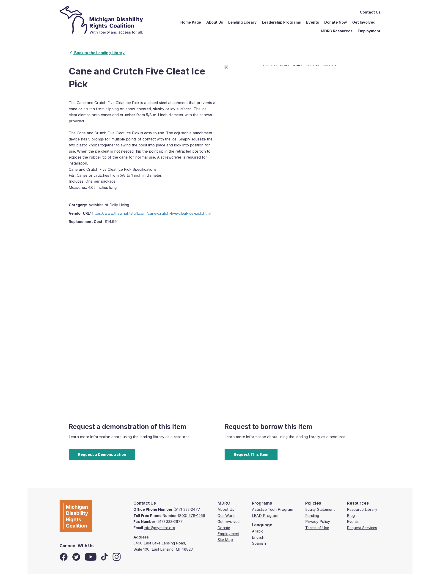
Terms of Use (317, 527)
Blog (351, 515)
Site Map (225, 539)
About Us (214, 22)
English (258, 537)
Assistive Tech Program (272, 509)
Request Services (362, 527)
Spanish (259, 543)
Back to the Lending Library (99, 52)
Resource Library (362, 509)
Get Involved (363, 22)
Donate (223, 527)
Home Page (190, 22)
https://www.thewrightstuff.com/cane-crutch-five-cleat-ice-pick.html (151, 213)
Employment (369, 31)
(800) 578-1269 (191, 515)
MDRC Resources (336, 31)
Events (312, 22)
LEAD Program (265, 515)
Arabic (257, 531)
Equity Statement (320, 509)
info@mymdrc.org (159, 527)
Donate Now (335, 22)
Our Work (226, 515)
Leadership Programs (281, 22)
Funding (312, 515)
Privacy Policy (317, 521)
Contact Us (370, 12)
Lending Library (242, 22)
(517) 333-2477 (186, 509)
